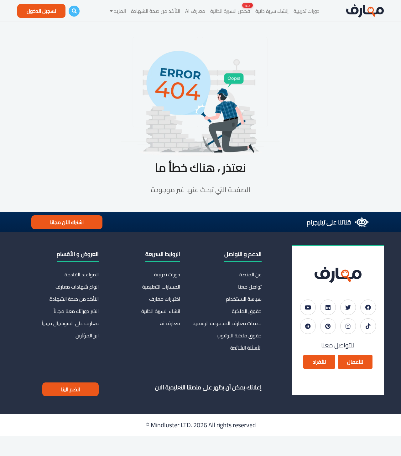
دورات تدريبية (307, 11)
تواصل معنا (250, 286)
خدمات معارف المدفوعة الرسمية (227, 323)
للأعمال (355, 361)
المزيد (119, 11)
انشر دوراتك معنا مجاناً (76, 311)
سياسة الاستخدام (244, 299)
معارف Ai (195, 11)
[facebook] (368, 307)
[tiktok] (368, 326)
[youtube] (308, 307)
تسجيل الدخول (41, 11)
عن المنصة (250, 274)
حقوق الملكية (247, 311)
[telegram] (308, 326)
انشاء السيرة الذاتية (160, 311)
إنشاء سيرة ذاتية (272, 11)
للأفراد (319, 361)
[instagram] (348, 326)
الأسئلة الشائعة (246, 347)
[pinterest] (328, 326)
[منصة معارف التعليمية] (365, 11)
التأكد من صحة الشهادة (155, 11)
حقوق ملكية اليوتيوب (239, 335)
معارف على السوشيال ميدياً (70, 323)
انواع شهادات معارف (77, 286)
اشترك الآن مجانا (67, 222)
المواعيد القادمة (82, 274)
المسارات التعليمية (161, 286)
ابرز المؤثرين (87, 335)
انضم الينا (70, 389)
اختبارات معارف (164, 299)
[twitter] (348, 307)
